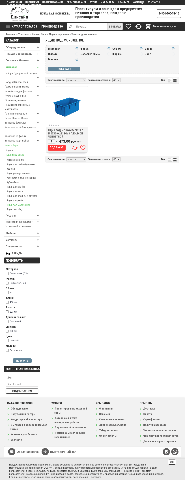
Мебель (22, 233)
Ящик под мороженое (18, 204)
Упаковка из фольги (22, 136)
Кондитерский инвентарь (26, 419)
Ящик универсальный (18, 173)
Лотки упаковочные (22, 95)
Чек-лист (123, 2)
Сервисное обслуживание (70, 427)
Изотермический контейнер (21, 177)
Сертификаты (151, 419)
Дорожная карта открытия (159, 441)
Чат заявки (108, 2)
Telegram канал (108, 430)
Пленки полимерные (22, 113)
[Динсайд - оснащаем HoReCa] (19, 13)
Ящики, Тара (21, 145)
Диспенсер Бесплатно (112, 425)
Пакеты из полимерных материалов (22, 107)
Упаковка (22, 67)
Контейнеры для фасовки (22, 91)
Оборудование (22, 47)
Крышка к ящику (15, 159)
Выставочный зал (63, 451)
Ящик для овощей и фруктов (22, 195)
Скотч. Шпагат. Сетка (22, 118)
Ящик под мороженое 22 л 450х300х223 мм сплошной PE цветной (65, 133)
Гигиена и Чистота (22, 60)
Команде (138, 2)
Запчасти (22, 240)
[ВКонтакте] (166, 451)
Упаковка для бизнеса (24, 434)
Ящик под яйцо (15, 209)
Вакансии (105, 414)
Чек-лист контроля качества (160, 435)
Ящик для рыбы (15, 200)
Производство (52, 26)
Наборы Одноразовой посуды (22, 75)
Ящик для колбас (16, 186)
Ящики (22, 150)
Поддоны (22, 215)
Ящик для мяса (15, 191)
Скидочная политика (111, 419)
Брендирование (76, 2)
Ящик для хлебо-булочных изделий (21, 166)
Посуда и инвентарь (22, 54)
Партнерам (32, 2)
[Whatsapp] (174, 451)
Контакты (153, 2)
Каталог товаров (24, 26)
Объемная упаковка (22, 100)
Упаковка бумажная (22, 122)
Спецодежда (22, 246)
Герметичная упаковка (22, 86)
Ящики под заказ (22, 155)
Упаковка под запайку (22, 140)
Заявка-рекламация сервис (160, 430)
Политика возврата (154, 425)
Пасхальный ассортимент (22, 226)
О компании (14, 2)
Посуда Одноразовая (22, 82)
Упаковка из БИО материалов (22, 129)
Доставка (149, 408)
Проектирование (52, 2)
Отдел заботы (108, 435)
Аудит (93, 2)
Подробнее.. (96, 477)
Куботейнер (13, 182)
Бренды (17, 253)
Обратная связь (28, 451)
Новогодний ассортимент (22, 222)
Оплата (147, 414)
